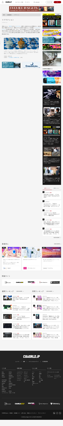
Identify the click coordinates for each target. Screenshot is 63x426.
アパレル (40, 378)
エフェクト (26, 375)
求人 (57, 2)
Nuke (3, 386)
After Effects (4, 381)
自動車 (33, 381)
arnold (10, 381)
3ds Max (10, 372)
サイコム (48, 375)
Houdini (10, 373)
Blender (3, 373)
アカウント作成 (20, 2)
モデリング (26, 372)
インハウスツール (5, 392)
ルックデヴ (19, 380)
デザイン (25, 378)
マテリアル (18, 26)
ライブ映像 (41, 380)
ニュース (17, 361)
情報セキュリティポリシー (32, 413)
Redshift (10, 386)
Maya (3, 372)
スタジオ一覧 (49, 2)
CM (39, 375)
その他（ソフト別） (12, 392)
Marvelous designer (12, 384)
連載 (24, 361)
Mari (2, 384)
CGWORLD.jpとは (5, 413)
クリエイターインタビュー (57, 377)
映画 (33, 373)
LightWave (10, 383)
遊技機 (40, 373)
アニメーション (19, 373)
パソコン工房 (56, 372)
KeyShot (3, 383)
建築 (33, 378)
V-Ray (10, 388)
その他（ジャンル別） (35, 384)
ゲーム (33, 372)
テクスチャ (26, 373)
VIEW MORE (56, 86)
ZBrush (3, 375)
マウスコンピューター (50, 373)
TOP (4, 14)
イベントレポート (57, 375)
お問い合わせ (23, 413)
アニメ (40, 372)
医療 (40, 381)
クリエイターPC (50, 376)
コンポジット (19, 378)
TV (32, 380)
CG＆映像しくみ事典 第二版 (14, 57)
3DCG (10, 26)
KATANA (10, 391)
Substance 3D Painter (11, 377)
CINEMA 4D (4, 391)
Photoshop (10, 375)
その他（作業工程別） (27, 381)
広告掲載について (17, 413)
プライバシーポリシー (42, 413)
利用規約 (11, 413)
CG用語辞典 (9, 14)
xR (32, 375)
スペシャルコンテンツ (34, 361)
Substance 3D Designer (4, 389)
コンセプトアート (20, 372)
